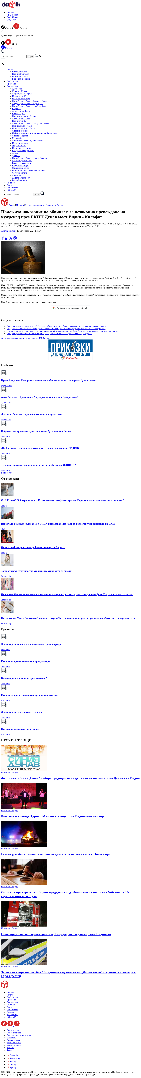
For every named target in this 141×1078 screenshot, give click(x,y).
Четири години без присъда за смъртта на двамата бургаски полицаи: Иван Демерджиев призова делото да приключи (62, 331)
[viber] (15, 239)
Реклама (10, 1047)
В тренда (16, 108)
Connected (16, 175)
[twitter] (11, 239)
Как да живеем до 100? (23, 150)
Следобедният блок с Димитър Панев (30, 101)
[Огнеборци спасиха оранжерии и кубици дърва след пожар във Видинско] (24, 926)
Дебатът (16, 155)
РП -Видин (44, 338)
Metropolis (16, 138)
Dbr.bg (12, 1064)
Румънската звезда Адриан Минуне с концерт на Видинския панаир (52, 816)
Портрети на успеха (21, 148)
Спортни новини (20, 131)
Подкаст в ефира (20, 143)
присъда (35, 338)
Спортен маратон (20, 136)
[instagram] (17, 1025)
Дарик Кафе (17, 89)
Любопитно (12, 81)
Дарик (12, 205)
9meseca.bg (6, 576)
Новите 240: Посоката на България (28, 170)
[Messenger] (7, 235)
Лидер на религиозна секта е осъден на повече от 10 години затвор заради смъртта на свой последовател (56, 328)
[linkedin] (7, 239)
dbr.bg (4, 505)
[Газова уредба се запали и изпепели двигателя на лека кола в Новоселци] (24, 846)
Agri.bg (12, 1067)
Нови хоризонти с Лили (23, 128)
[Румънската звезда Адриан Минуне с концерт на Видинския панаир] (24, 808)
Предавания (12, 15)
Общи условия (13, 1030)
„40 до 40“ (11, 20)
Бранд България (19, 180)
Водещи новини (19, 71)
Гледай (8, 48)
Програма (11, 84)
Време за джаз (18, 113)
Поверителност (14, 1033)
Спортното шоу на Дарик (24, 116)
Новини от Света (20, 76)
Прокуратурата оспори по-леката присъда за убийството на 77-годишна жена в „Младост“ (49, 333)
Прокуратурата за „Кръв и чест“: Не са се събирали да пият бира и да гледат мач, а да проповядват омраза (56, 326)
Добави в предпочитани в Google (72, 308)
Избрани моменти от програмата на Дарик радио (35, 133)
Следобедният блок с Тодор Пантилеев (30, 123)
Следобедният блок (21, 118)
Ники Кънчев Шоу (21, 98)
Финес (15, 153)
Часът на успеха (19, 173)
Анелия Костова (8, 231)
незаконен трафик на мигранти (15, 338)
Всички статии (14, 1042)
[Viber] (3, 235)
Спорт (10, 185)
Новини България (20, 74)
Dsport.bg (13, 1055)
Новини (10, 12)
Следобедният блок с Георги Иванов (29, 158)
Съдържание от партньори (19, 1035)
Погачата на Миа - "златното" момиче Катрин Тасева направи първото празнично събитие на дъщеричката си (68, 618)
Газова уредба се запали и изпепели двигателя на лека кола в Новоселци (55, 854)
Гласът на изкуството (22, 163)
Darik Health (12, 17)
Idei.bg (12, 1061)
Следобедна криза (20, 168)
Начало (10, 995)
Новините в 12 (19, 121)
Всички (5, 473)
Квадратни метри (20, 165)
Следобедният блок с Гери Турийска (29, 106)
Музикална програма (22, 126)
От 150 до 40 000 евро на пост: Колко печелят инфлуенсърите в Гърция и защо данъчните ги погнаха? (62, 500)
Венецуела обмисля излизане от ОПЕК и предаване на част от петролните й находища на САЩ (58, 523)
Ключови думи (14, 1045)
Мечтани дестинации (22, 160)
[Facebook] (11, 235)
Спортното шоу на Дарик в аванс (27, 141)
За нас (9, 1050)
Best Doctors (12, 1014)
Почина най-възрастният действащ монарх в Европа (33, 547)
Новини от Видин (54, 205)
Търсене (10, 1012)
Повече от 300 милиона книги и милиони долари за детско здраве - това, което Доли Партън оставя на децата (67, 594)
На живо (11, 183)
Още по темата (19, 145)
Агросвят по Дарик (21, 111)
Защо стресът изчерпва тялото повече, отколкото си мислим (37, 570)
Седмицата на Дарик (22, 94)
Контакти (11, 1037)
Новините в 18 (19, 96)
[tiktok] (4, 1025)
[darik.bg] (11, 7)
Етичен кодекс (13, 1040)
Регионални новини (21, 79)
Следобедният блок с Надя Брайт (27, 103)
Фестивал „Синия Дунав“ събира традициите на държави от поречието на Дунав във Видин (70, 778)
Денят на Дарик (19, 91)
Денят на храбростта (21, 178)
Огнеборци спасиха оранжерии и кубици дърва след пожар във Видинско (56, 934)
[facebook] (3, 239)
